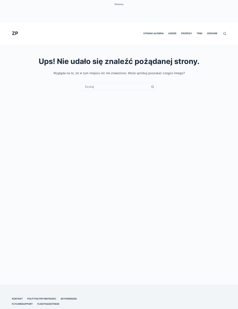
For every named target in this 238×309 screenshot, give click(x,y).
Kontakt (17, 298)
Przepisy (186, 33)
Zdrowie (212, 33)
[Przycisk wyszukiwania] (152, 86)
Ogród (172, 33)
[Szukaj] (224, 33)
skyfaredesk (69, 298)
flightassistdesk (48, 303)
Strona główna (153, 33)
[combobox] (115, 86)
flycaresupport (22, 303)
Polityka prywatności (41, 298)
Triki (199, 33)
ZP (15, 33)
